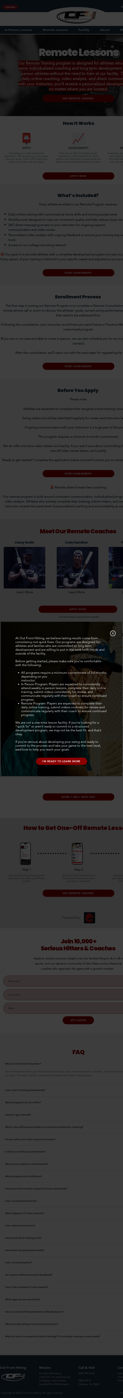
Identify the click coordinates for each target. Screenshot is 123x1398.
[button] (113, 633)
